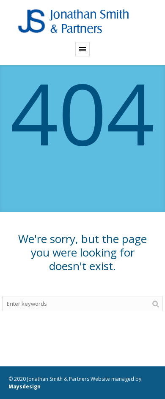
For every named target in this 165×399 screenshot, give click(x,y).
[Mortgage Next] (82, 20)
